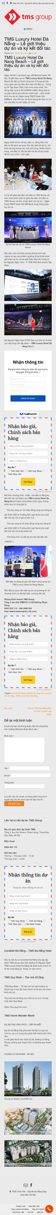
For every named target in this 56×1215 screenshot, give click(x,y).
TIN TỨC (30, 1212)
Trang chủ (20, 1206)
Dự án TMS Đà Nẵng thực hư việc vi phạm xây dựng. (40, 711)
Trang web (9, 782)
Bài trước (8, 708)
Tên (6, 768)
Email (7, 775)
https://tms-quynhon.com (15, 1007)
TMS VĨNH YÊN (33, 1206)
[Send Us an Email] (3, 3)
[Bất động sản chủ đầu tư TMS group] (28, 17)
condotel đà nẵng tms (35, 693)
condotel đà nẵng (18, 693)
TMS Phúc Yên (18, 1212)
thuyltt (34, 53)
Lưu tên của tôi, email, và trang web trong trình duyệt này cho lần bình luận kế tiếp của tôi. (25, 798)
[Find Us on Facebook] (7, 3)
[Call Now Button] (49, 1209)
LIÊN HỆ (40, 1212)
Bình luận (9, 735)
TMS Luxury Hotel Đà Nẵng (27, 696)
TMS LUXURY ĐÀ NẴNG (20, 1209)
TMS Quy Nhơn (38, 1209)
